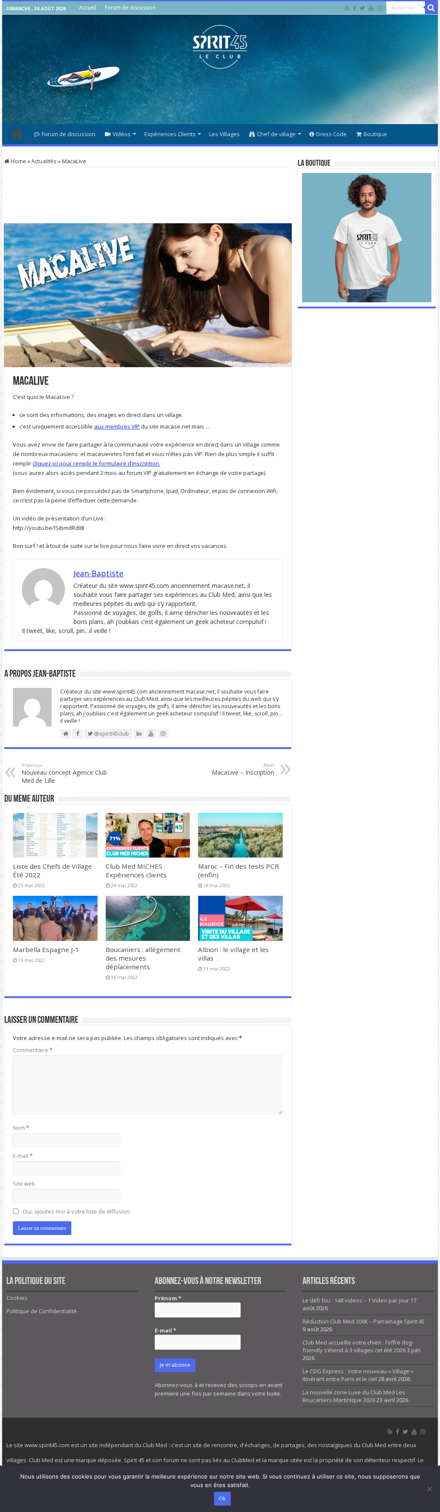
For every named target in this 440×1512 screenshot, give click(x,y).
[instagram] (379, 8)
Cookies (17, 1298)
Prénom (168, 1298)
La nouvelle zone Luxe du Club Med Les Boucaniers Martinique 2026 (353, 1396)
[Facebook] (354, 8)
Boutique (375, 134)
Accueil (87, 7)
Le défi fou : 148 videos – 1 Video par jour (355, 1300)
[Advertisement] (220, 96)
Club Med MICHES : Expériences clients (136, 870)
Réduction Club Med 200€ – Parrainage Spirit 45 (363, 1321)
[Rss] (347, 8)
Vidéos (122, 134)
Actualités (44, 161)
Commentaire (32, 1050)
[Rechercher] (431, 7)
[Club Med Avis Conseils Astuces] (220, 45)
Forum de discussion (130, 7)
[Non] (429, 1489)
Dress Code (331, 134)
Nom (21, 1128)
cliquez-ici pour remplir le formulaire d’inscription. (96, 463)
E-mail (23, 1155)
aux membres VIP (117, 426)
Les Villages (224, 134)
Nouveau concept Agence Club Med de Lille (64, 773)
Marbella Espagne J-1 (46, 949)
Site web (24, 1183)
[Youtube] (371, 8)
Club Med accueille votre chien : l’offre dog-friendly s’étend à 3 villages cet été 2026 (357, 1346)
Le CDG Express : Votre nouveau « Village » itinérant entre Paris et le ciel (357, 1375)
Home (17, 161)
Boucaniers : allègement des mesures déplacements (143, 958)
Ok (222, 1499)
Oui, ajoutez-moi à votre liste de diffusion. (76, 1211)
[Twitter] (362, 8)
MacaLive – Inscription (243, 769)
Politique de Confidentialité (41, 1311)
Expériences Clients (170, 134)
